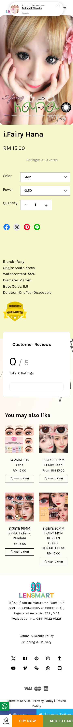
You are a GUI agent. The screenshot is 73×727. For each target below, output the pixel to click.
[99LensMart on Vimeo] (25, 670)
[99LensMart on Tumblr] (59, 660)
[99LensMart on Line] (59, 670)
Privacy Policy (43, 701)
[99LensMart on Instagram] (48, 660)
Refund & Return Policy (36, 636)
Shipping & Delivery (36, 642)
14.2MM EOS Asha (32, 8)
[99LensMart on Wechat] (36, 670)
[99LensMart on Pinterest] (36, 660)
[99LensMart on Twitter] (13, 660)
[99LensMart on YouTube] (13, 670)
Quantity (10, 203)
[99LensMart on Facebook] (25, 660)
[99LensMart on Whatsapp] (48, 670)
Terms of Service (19, 701)
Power (8, 189)
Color (7, 176)
